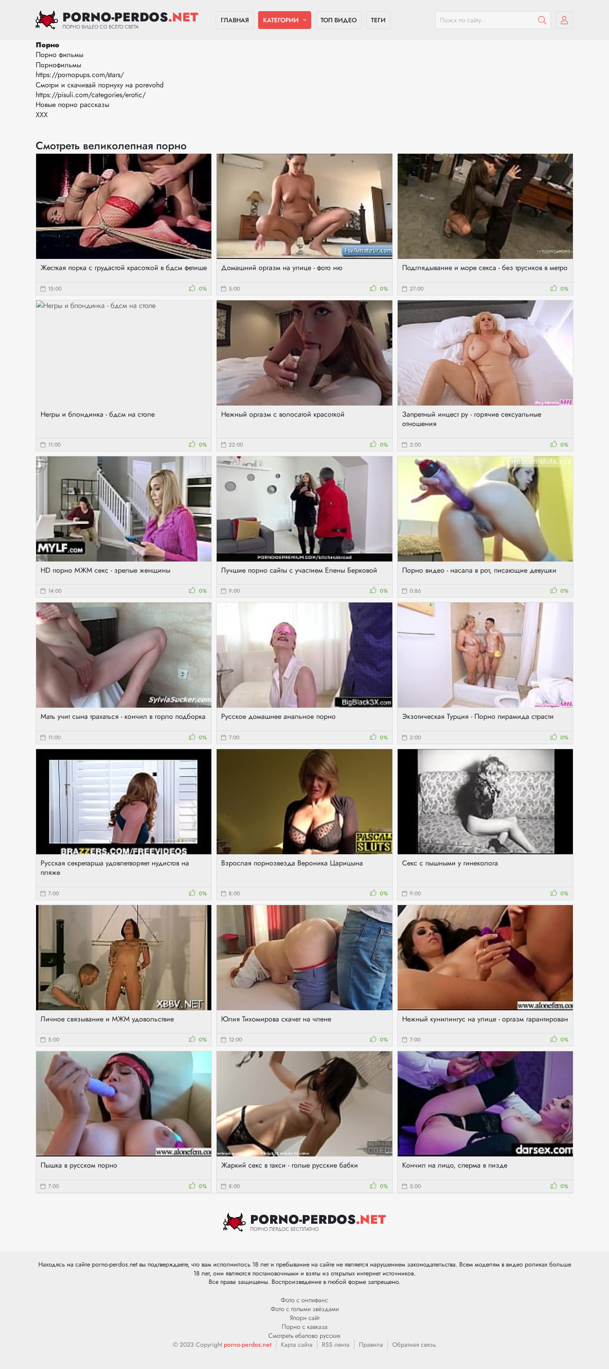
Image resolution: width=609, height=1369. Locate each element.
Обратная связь (414, 1344)
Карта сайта (297, 1344)
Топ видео (339, 20)
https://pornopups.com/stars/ (80, 75)
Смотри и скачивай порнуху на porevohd (100, 85)
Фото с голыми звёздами (305, 1308)
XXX (42, 115)
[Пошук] (542, 20)
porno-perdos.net (248, 1344)
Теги (378, 20)
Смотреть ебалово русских (304, 1335)
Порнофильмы (58, 65)
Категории (281, 20)
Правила (371, 1344)
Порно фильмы (59, 54)
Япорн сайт (305, 1317)
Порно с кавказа (305, 1326)
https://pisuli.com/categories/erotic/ (91, 95)
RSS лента (336, 1344)
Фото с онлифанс (304, 1299)
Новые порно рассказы (72, 104)
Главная (235, 20)
